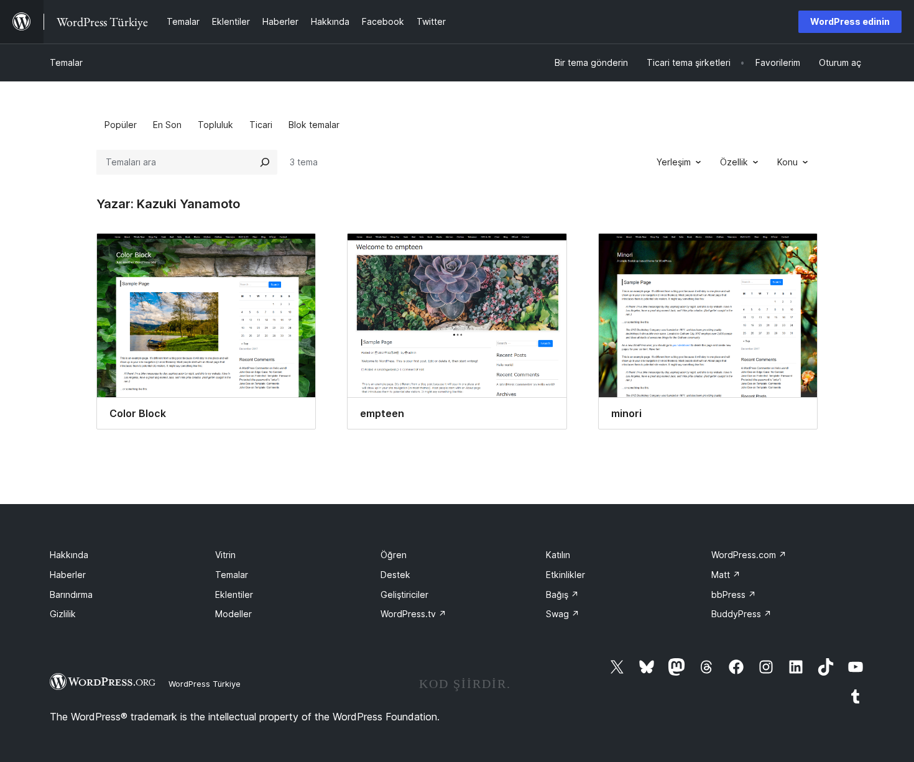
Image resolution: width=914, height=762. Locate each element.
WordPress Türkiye (204, 684)
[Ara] (264, 162)
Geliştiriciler (404, 594)
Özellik (734, 162)
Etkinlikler (565, 574)
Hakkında (69, 554)
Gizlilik (63, 613)
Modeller (233, 613)
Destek (395, 574)
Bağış (562, 594)
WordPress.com (749, 554)
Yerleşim (674, 162)
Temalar (66, 62)
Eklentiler (234, 594)
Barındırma (71, 594)
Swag (562, 613)
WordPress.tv (413, 613)
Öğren (394, 554)
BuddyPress (741, 613)
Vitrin (225, 554)
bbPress (733, 594)
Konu (787, 162)
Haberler (68, 574)
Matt (726, 574)
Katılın (558, 554)
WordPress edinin (850, 21)
